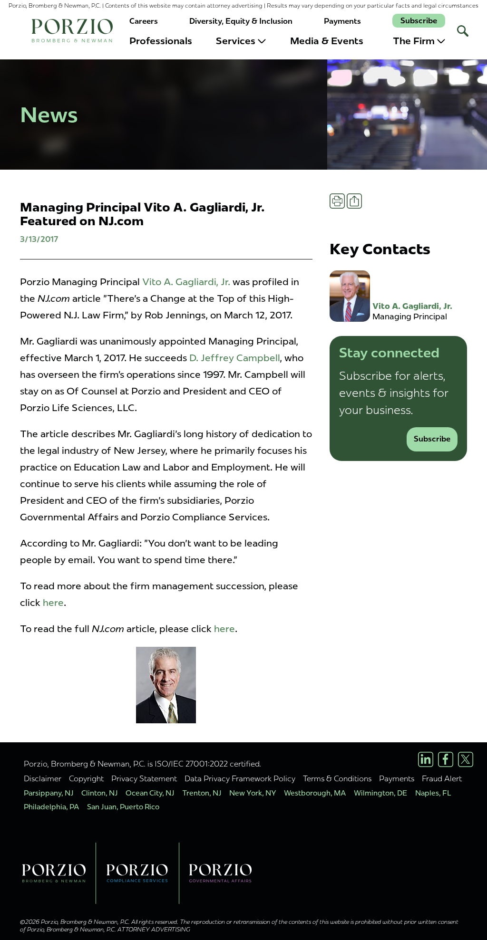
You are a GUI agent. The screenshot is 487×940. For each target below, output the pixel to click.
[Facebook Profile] (445, 759)
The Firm (414, 41)
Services (235, 41)
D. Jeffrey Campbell (234, 358)
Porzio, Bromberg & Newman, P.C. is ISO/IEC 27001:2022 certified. (142, 763)
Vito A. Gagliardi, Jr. (186, 282)
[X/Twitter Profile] (465, 759)
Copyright (86, 778)
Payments (342, 21)
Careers (143, 21)
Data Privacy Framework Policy (240, 778)
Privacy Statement (144, 778)
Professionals (160, 41)
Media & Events (326, 41)
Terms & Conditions (337, 778)
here (53, 602)
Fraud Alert (442, 778)
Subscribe (418, 20)
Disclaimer (42, 778)
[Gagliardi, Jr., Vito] (166, 685)
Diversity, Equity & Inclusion (240, 21)
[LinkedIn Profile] (425, 759)
